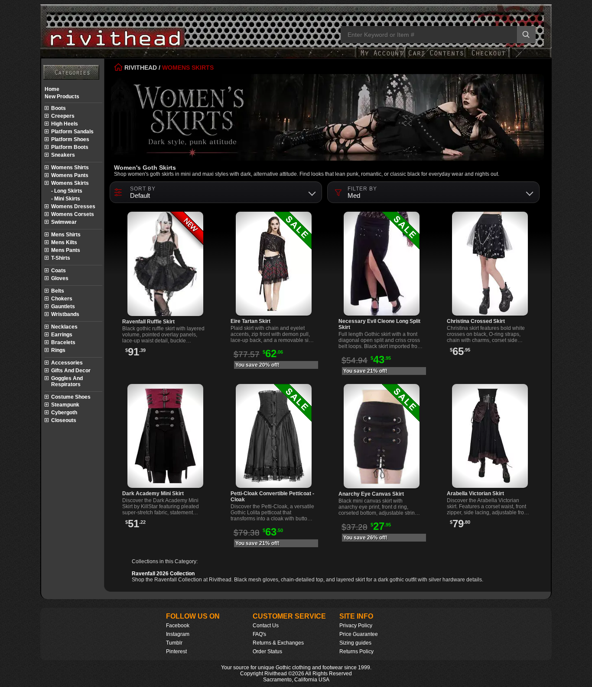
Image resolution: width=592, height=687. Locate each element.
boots (58, 108)
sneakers (63, 155)
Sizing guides (355, 643)
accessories (67, 363)
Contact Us (266, 625)
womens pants (69, 175)
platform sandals (72, 132)
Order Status (267, 651)
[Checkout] (488, 57)
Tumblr (174, 643)
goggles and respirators (67, 381)
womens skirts (70, 183)
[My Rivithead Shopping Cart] (436, 57)
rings (58, 350)
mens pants (65, 250)
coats (58, 271)
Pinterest (176, 651)
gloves (59, 278)
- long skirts (66, 191)
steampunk (65, 405)
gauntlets (63, 306)
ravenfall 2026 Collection (163, 574)
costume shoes (71, 397)
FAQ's (259, 634)
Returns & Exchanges (278, 643)
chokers (61, 299)
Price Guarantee (358, 634)
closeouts (63, 420)
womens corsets (72, 214)
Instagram (177, 634)
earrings (61, 335)
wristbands (65, 314)
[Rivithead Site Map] (71, 72)
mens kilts (64, 242)
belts (57, 291)
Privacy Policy (355, 625)
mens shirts (66, 235)
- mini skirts (65, 199)
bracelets (63, 342)
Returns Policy (356, 651)
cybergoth (64, 413)
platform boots (69, 147)
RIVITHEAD (140, 67)
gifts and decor (71, 371)
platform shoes (70, 139)
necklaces (64, 327)
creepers (63, 116)
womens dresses (73, 206)
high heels (64, 124)
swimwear (64, 222)
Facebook (177, 625)
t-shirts (60, 258)
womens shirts (70, 167)
